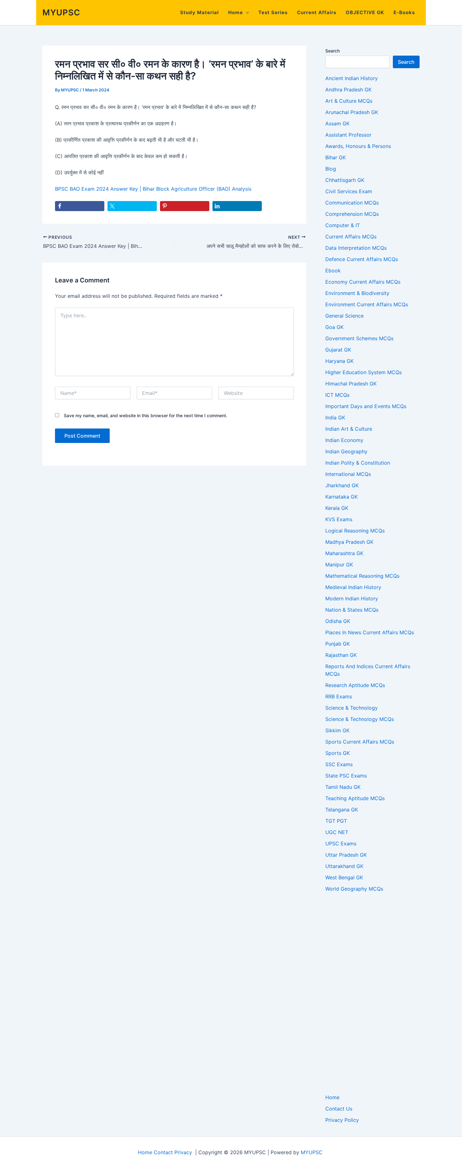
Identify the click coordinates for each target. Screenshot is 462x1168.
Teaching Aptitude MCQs (355, 798)
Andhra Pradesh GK (348, 89)
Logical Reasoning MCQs (355, 530)
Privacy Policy (342, 1120)
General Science (344, 316)
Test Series (273, 12)
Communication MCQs (352, 202)
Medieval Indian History (353, 587)
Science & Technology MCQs (359, 719)
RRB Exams (338, 696)
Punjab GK (337, 644)
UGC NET (336, 832)
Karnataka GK (341, 497)
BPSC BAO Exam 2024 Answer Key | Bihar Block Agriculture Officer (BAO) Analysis (153, 189)
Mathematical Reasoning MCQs (362, 576)
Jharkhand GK (342, 485)
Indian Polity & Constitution (357, 463)
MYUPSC (61, 12)
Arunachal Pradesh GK (351, 112)
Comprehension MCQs (352, 214)
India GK (335, 417)
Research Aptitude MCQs (355, 685)
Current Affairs (316, 12)
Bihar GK (335, 157)
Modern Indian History (351, 598)
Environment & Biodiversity (357, 293)
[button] (246, 12)
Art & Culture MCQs (348, 101)
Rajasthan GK (341, 655)
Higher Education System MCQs (363, 372)
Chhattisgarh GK (344, 180)
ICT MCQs (337, 395)
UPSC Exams (340, 843)
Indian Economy (344, 440)
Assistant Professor (348, 135)
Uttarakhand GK (344, 866)
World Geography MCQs (354, 889)
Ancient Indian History (351, 78)
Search (332, 50)
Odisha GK (337, 621)
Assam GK (337, 123)
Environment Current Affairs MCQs (366, 304)
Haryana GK (339, 361)
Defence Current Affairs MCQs (361, 259)
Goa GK (334, 327)
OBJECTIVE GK (365, 12)
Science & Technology (351, 708)
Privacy (183, 1152)
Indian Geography (346, 451)
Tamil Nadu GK (342, 787)
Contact (163, 1152)
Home (235, 12)
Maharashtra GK (344, 553)
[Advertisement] (372, 993)
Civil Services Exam (348, 191)
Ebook (333, 270)
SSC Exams (339, 764)
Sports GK (337, 753)
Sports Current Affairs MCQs (359, 742)
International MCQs (348, 474)
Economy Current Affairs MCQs (362, 282)
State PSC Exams (346, 775)
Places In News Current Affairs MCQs (369, 632)
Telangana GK (341, 809)
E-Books (404, 12)
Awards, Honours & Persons (358, 146)
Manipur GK (339, 564)
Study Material (199, 12)
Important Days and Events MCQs (365, 406)
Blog (330, 169)
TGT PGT (336, 821)
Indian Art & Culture (348, 429)
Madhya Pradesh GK (349, 542)
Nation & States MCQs (351, 610)
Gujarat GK (338, 350)
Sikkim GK (337, 730)
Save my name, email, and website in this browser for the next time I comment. (145, 415)
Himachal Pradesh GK (351, 383)
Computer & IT (342, 225)
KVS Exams (338, 519)
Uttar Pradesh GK (346, 855)
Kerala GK (336, 508)
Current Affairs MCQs (351, 236)
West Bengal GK (344, 877)
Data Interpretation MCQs (356, 248)
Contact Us (338, 1108)
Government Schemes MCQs (359, 338)
